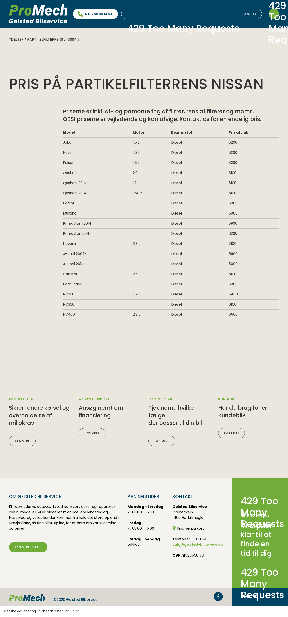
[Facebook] (218, 596)
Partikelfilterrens (45, 39)
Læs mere (22, 441)
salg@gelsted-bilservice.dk (198, 544)
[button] (274, 14)
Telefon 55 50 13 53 (189, 539)
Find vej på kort (190, 528)
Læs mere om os (28, 547)
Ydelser (16, 39)
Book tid (191, 15)
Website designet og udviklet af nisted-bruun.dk (41, 611)
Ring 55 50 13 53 (98, 14)
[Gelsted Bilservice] (38, 13)
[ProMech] (27, 597)
